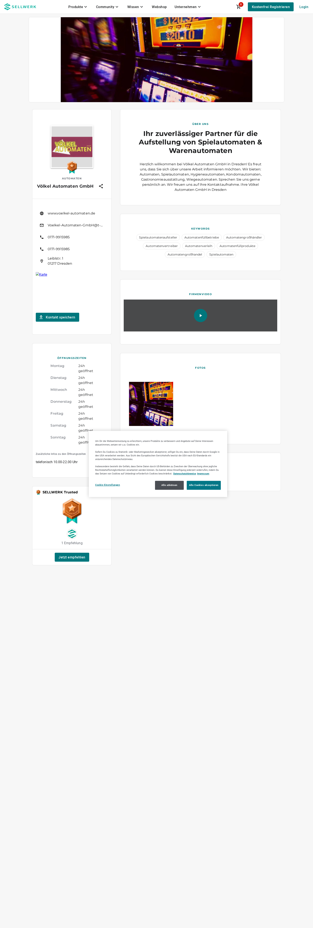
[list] (72, 237)
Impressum (203, 473)
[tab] (78, 7)
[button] (72, 557)
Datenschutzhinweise (184, 473)
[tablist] (135, 7)
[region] (158, 464)
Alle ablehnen (169, 485)
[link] (72, 213)
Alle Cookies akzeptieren (203, 485)
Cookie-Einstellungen (107, 485)
